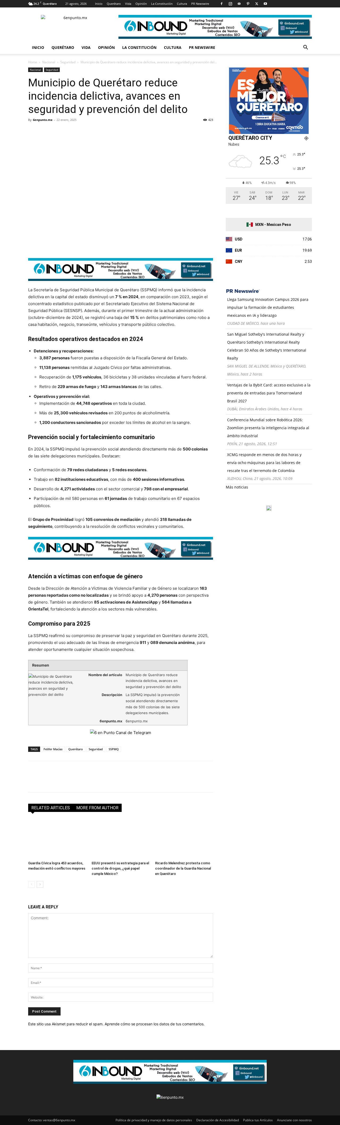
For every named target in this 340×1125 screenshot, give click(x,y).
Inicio (99, 4)
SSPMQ (114, 749)
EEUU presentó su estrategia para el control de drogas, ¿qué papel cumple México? (120, 868)
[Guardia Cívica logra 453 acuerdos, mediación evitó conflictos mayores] (57, 839)
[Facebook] (222, 3)
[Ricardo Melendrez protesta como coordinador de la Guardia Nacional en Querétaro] (184, 839)
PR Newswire (200, 4)
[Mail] (239, 3)
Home (32, 62)
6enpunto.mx (42, 120)
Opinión (141, 4)
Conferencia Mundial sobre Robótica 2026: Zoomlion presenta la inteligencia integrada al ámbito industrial (268, 427)
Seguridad (67, 62)
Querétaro (114, 4)
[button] (305, 47)
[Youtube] (265, 3)
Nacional (48, 62)
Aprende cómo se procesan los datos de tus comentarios (154, 1024)
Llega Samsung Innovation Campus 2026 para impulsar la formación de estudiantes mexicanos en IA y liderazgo (267, 307)
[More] (94, 132)
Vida (128, 4)
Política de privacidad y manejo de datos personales (154, 1120)
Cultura (182, 4)
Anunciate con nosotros (294, 1120)
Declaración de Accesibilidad (217, 1120)
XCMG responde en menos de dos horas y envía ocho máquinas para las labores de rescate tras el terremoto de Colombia (264, 462)
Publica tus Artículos (258, 1120)
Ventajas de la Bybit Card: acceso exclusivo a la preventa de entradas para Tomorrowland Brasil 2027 (269, 392)
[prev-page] (31, 884)
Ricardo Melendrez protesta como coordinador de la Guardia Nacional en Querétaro (183, 868)
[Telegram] (82, 132)
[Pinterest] (248, 3)
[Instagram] (230, 3)
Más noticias (237, 487)
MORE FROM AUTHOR (97, 807)
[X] (257, 3)
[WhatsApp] (70, 132)
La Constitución (162, 4)
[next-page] (40, 884)
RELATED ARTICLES (50, 807)
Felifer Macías (53, 749)
